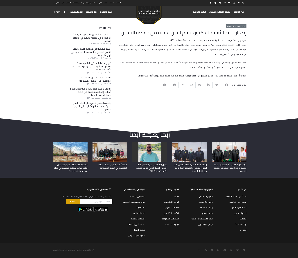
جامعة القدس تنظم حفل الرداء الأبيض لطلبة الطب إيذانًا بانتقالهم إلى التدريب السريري (92, 106)
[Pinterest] (215, 3)
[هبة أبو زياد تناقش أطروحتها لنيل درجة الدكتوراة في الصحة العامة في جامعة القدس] (229, 143)
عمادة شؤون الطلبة (136, 224)
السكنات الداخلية (138, 219)
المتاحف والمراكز (239, 207)
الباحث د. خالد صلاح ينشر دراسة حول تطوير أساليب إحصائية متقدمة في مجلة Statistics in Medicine (90, 91)
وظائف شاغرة (240, 224)
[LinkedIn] (225, 3)
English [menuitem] (56, 11)
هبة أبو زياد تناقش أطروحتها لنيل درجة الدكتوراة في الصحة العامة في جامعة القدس (92, 37)
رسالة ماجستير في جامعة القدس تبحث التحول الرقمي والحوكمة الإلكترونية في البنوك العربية (91, 52)
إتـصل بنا (243, 230)
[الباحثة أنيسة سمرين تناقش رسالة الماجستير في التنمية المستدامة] (110, 143)
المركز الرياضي (139, 213)
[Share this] (225, 85)
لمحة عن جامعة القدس (236, 196)
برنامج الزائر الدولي (205, 224)
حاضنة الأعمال (139, 230)
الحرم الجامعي (240, 213)
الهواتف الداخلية (172, 224)
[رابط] (149, 13)
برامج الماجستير (206, 207)
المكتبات (242, 219)
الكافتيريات (140, 207)
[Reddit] (220, 3)
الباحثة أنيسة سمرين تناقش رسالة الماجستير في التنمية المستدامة (94, 79)
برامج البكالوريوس (205, 202)
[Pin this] (199, 85)
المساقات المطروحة (170, 219)
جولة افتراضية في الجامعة (134, 202)
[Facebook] (243, 3)
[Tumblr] (211, 3)
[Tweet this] (216, 85)
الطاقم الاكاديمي (171, 207)
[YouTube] (229, 3)
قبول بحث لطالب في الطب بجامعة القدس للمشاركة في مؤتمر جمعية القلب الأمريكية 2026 (90, 66)
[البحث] (63, 11)
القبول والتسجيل (206, 196)
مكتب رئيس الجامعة (237, 202)
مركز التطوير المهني (136, 235)
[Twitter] (239, 3)
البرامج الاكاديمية (171, 202)
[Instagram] (234, 3)
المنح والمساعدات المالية (202, 219)
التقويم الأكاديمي (171, 213)
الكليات (176, 196)
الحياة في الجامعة (137, 196)
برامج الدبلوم (207, 213)
